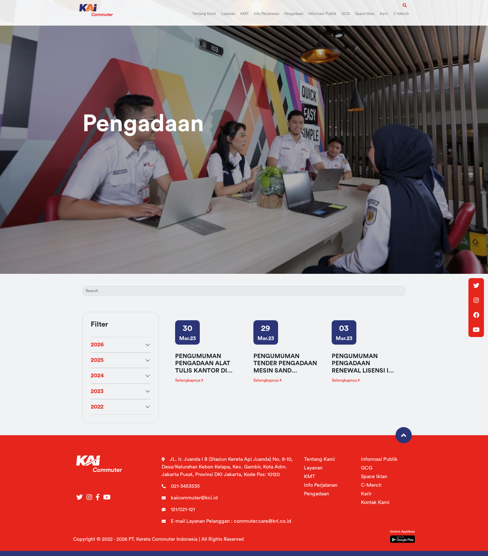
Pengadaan (316, 493)
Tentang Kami (319, 459)
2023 (97, 391)
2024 (97, 375)
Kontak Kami (375, 502)
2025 (97, 360)
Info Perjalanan (320, 485)
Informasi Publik (379, 459)
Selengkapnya (188, 380)
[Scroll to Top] (403, 435)
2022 (97, 407)
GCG (366, 467)
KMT (309, 476)
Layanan (313, 467)
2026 (97, 344)
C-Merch (371, 485)
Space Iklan (374, 476)
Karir (366, 493)
